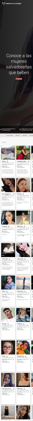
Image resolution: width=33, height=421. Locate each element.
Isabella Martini (22, 161)
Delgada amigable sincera (22, 299)
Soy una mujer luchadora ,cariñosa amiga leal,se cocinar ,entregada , (7, 268)
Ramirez (20, 291)
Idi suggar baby (7, 194)
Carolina (20, 259)
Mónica (20, 226)
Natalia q (20, 356)
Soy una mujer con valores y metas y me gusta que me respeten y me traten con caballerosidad (23, 269)
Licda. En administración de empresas (23, 203)
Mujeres (18, 135)
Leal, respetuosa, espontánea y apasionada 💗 (23, 235)
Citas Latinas (9, 135)
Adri (3, 291)
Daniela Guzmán (7, 389)
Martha (20, 389)
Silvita (19, 194)
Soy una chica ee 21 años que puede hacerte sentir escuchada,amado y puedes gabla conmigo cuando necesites (8, 204)
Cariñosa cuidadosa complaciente (6, 300)
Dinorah (5, 259)
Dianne (4, 226)
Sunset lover (4, 234)
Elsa (3, 356)
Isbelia (19, 324)
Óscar (4, 324)
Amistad (25, 135)
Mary (4, 161)
